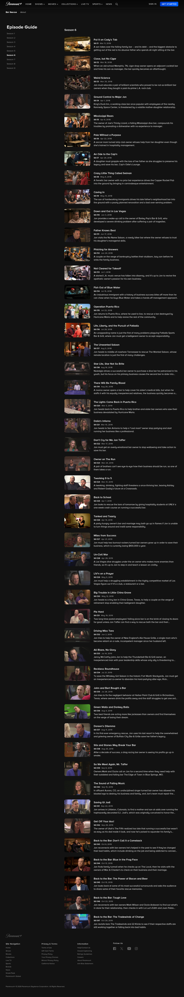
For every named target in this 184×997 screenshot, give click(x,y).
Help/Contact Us (83, 948)
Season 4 (11, 47)
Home (28, 4)
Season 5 (11, 51)
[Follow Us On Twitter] (121, 948)
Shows (8, 951)
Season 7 (11, 60)
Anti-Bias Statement (85, 964)
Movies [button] (52, 4)
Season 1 (11, 34)
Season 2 (11, 38)
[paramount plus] (14, 4)
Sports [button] (96, 4)
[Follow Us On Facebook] (114, 948)
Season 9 (11, 68)
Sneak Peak (10, 973)
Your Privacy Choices (50, 957)
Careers (80, 957)
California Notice (48, 964)
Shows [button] (39, 4)
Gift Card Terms (48, 951)
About (23, 12)
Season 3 (11, 42)
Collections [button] (69, 4)
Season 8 (11, 64)
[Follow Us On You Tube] (129, 948)
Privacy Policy (47, 954)
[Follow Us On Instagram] (136, 948)
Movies (8, 954)
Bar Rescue (11, 12)
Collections (10, 957)
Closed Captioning (84, 951)
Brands (8, 967)
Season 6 (11, 55)
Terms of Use (47, 948)
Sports (8, 964)
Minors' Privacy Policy (50, 960)
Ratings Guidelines (84, 954)
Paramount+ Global (13, 976)
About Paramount (84, 960)
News (109, 4)
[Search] (116, 4)
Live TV (85, 4)
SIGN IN (153, 4)
